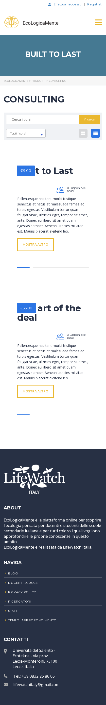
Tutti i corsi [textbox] (18, 133)
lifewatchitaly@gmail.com (36, 684)
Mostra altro (35, 244)
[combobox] (26, 133)
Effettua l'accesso (67, 4)
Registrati (94, 4)
